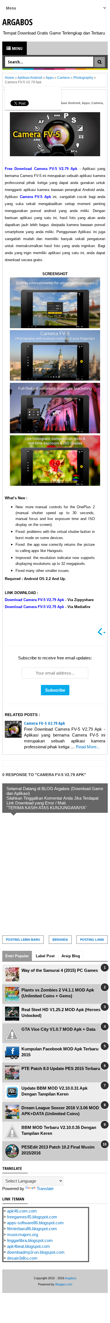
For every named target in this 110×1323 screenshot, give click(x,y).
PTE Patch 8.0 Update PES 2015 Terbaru (60, 1068)
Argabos (17, 22)
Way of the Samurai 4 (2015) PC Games (59, 970)
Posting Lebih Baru (23, 939)
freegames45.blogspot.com (32, 1216)
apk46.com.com (22, 1211)
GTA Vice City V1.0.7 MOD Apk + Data (58, 1029)
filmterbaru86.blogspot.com (32, 1228)
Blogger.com (63, 1284)
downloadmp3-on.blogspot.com (36, 1252)
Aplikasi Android (67, 103)
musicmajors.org (22, 1234)
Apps (86, 103)
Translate (45, 1188)
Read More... (88, 746)
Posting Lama (92, 939)
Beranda (60, 939)
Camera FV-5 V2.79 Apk (44, 723)
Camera (97, 103)
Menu (17, 48)
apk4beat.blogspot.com (28, 1246)
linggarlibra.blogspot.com (30, 1240)
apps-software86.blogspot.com (35, 1222)
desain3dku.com (22, 1258)
